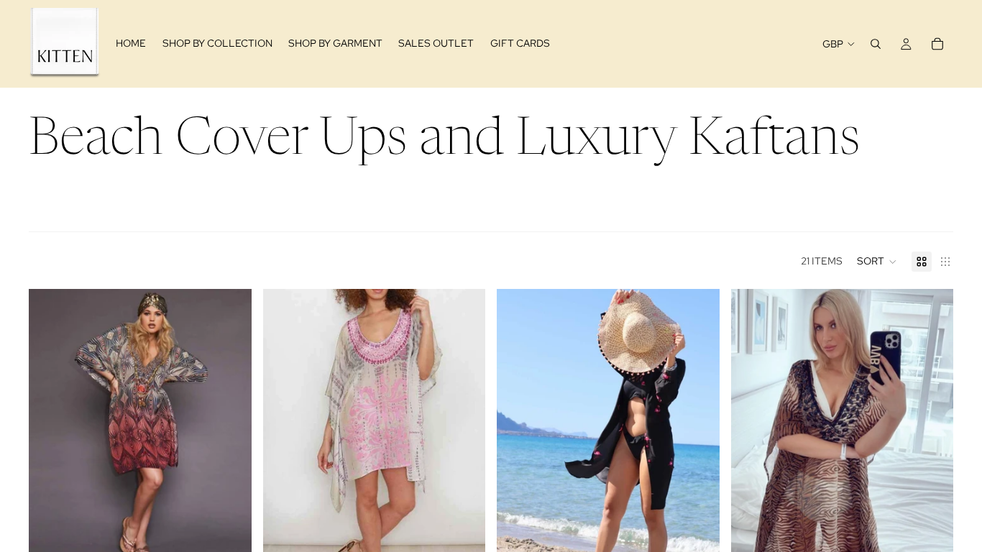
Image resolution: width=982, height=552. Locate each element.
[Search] (875, 44)
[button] (877, 261)
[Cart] (937, 44)
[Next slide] (230, 427)
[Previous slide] (50, 427)
